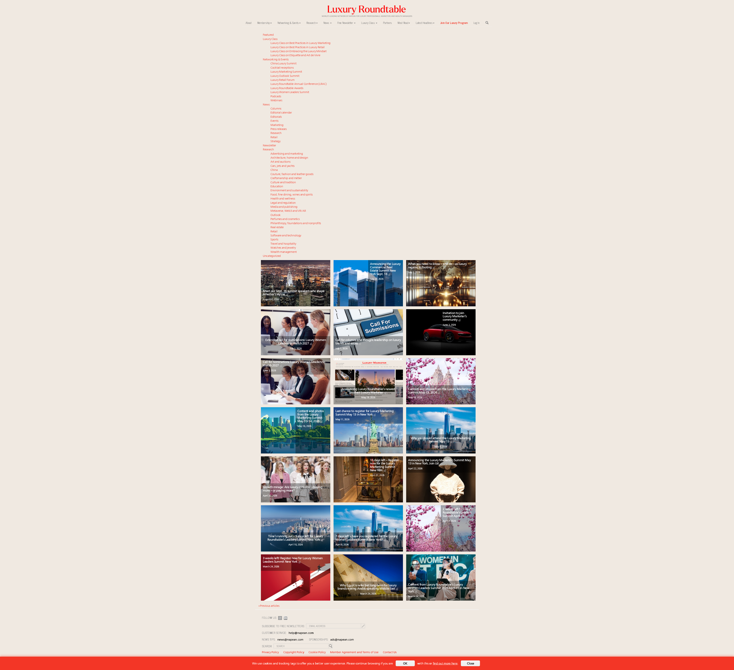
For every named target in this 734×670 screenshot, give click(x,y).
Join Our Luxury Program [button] (454, 22)
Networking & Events (275, 59)
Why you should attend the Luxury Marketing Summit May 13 (441, 440)
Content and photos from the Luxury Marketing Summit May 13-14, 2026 (310, 416)
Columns (275, 108)
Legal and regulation (283, 203)
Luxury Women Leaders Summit (289, 92)
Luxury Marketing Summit (286, 72)
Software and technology (285, 235)
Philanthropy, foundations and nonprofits (295, 223)
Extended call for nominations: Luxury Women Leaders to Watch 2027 (295, 342)
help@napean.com (301, 633)
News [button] (326, 22)
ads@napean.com (342, 639)
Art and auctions (280, 162)
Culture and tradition (283, 182)
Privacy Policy (270, 652)
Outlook (275, 215)
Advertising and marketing (286, 153)
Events (274, 121)
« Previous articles (268, 606)
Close (470, 663)
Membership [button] (263, 22)
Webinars (276, 100)
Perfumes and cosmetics (285, 219)
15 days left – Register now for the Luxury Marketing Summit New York (384, 465)
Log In (476, 22)
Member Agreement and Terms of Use (354, 652)
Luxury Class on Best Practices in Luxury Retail (297, 47)
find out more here (445, 663)
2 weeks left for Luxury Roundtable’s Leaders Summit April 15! (457, 513)
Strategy (275, 141)
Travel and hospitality (283, 244)
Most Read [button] (403, 22)
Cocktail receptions (282, 68)
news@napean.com (290, 639)
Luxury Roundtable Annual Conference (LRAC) (298, 84)
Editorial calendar (281, 112)
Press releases (278, 129)
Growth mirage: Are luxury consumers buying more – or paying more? (292, 489)
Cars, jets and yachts (282, 166)
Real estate (277, 227)
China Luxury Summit (283, 63)
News (266, 104)
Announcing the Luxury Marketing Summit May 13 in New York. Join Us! (439, 462)
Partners (387, 22)
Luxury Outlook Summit (284, 76)
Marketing (276, 125)
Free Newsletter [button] (345, 22)
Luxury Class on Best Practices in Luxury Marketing (300, 43)
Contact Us (390, 652)
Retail (273, 137)
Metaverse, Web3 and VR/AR (288, 211)
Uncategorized (272, 256)
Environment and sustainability (289, 190)
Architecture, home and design (289, 158)
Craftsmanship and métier (286, 178)
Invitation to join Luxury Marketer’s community (455, 316)
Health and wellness (282, 198)
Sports (274, 239)
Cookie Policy (317, 652)
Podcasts (275, 96)
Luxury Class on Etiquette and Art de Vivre (295, 55)
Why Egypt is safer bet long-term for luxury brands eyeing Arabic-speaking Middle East (367, 587)
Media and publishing (283, 207)
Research (276, 133)
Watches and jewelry (283, 248)
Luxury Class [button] (368, 22)
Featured (268, 35)
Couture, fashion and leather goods (291, 174)
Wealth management (283, 252)
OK (405, 663)
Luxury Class (270, 39)
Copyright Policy (293, 652)
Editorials (276, 117)
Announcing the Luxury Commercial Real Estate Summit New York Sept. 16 (385, 269)
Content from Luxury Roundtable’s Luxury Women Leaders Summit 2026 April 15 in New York (438, 588)
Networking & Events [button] (288, 22)
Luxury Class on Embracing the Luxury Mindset (298, 51)
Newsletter (269, 145)
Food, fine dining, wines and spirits (291, 194)
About (249, 22)
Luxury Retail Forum (282, 80)
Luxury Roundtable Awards (286, 88)
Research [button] (311, 22)
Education (276, 186)
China (274, 170)
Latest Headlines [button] (424, 22)
